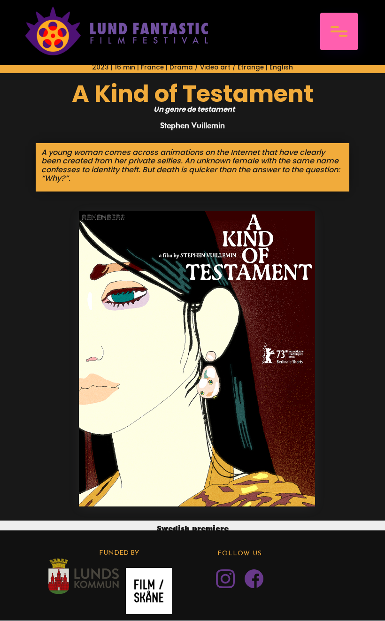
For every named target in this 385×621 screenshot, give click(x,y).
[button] (339, 31)
